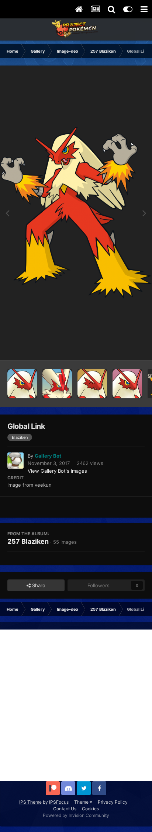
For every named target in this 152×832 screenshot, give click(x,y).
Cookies (90, 808)
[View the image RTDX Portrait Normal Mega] (57, 383)
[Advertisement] (76, 705)
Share (38, 585)
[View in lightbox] (76, 213)
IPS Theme (30, 802)
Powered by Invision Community (76, 815)
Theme (82, 802)
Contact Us (64, 808)
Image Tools (121, 347)
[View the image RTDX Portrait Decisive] (127, 383)
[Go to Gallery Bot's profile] (15, 460)
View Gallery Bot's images (57, 471)
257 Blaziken (28, 541)
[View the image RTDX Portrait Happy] (92, 383)
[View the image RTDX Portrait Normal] (22, 383)
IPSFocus (59, 802)
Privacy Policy (113, 802)
